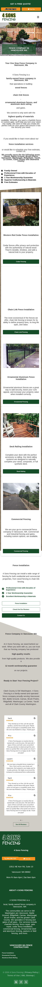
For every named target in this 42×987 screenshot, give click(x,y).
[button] (3, 765)
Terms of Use (13, 975)
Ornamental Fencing (9, 955)
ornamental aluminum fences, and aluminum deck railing (21, 103)
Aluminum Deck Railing (9, 957)
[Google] (16, 982)
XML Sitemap (27, 975)
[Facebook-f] (21, 982)
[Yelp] (26, 982)
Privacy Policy (31, 972)
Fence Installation (8, 953)
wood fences (21, 88)
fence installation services (21, 144)
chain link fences (21, 95)
